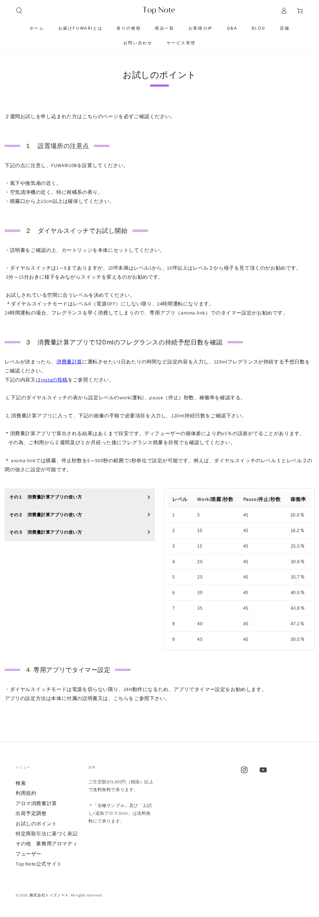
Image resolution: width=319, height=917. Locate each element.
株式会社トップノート (49, 895)
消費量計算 (69, 361)
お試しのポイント (36, 823)
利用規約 (26, 793)
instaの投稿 (54, 380)
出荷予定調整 (31, 813)
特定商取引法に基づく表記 (47, 833)
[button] (19, 10)
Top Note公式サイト (39, 864)
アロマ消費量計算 (36, 803)
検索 (21, 783)
